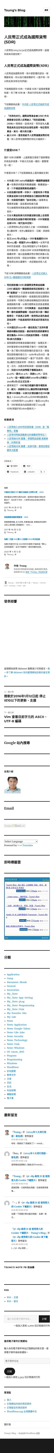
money (12, 586)
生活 (9, 1086)
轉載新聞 (11, 1094)
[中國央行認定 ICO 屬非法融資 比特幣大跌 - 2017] (25, 501)
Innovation (13, 990)
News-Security (15, 1036)
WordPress (13, 1067)
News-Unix (13, 1044)
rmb (19, 586)
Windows (12, 1063)
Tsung (10, 583)
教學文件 (11, 1075)
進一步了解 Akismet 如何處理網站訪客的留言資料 (27, 672)
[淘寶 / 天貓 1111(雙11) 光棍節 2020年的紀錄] (25, 547)
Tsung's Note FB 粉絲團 (19, 1267)
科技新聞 (11, 1090)
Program (11, 1055)
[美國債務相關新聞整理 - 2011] (25, 525)
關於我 (7, 1424)
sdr (24, 586)
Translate (27, 845)
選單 (46, 10)
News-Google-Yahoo (18, 1028)
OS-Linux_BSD (15, 1051)
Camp (10, 978)
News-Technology (17, 1040)
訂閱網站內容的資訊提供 (19, 1403)
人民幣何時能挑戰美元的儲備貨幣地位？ (27, 434)
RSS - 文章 (12, 1297)
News (35, 583)
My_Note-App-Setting (20, 997)
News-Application (17, 1024)
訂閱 (44, 1318)
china (42, 583)
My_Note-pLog (16, 1001)
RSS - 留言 (12, 1301)
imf (5, 586)
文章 (9, 1078)
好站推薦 (11, 1071)
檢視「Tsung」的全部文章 (36, 572)
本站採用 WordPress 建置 (29, 1433)
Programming (14, 1059)
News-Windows (15, 1047)
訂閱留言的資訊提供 (17, 1407)
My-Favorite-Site (17, 1013)
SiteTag (46, 879)
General (11, 986)
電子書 (10, 1098)
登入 (9, 1399)
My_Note (12, 993)
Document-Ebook (17, 982)
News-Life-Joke (16, 1032)
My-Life (11, 1017)
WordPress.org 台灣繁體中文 (22, 1411)
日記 (9, 1082)
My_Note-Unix (15, 1009)
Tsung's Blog (14, 10)
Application (13, 974)
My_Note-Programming (20, 1005)
